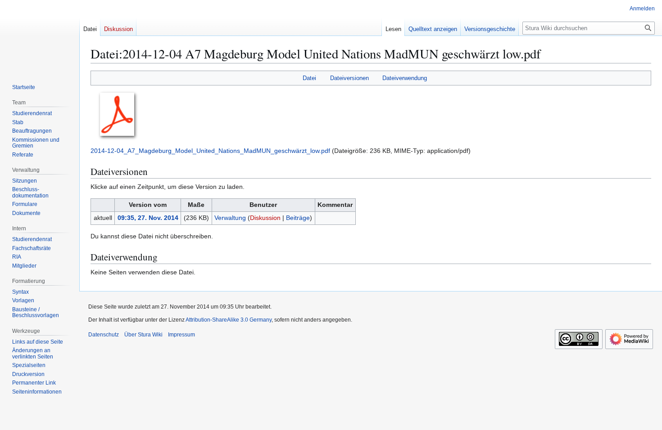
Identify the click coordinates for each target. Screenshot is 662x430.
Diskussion (265, 217)
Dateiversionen (349, 78)
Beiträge (298, 217)
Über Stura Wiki (143, 334)
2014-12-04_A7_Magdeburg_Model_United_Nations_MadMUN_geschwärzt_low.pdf (210, 150)
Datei (309, 78)
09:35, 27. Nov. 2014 (148, 217)
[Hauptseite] (40, 36)
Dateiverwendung (404, 78)
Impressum (181, 334)
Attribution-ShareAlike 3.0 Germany (229, 320)
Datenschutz (103, 334)
